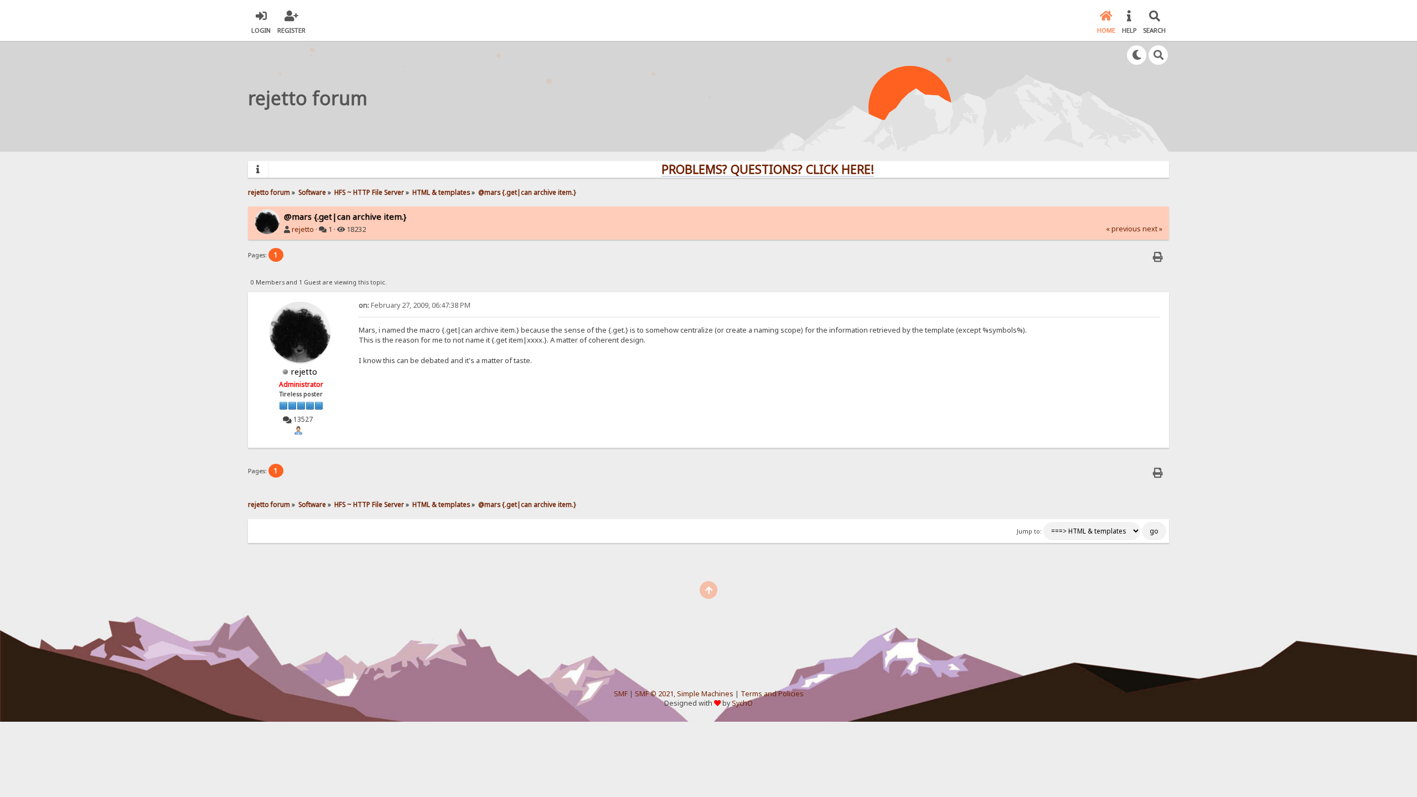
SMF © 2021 (654, 693)
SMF (621, 693)
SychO (742, 703)
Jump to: (1029, 531)
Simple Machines (705, 693)
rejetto (303, 229)
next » (1152, 229)
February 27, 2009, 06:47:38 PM (414, 305)
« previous (1123, 229)
